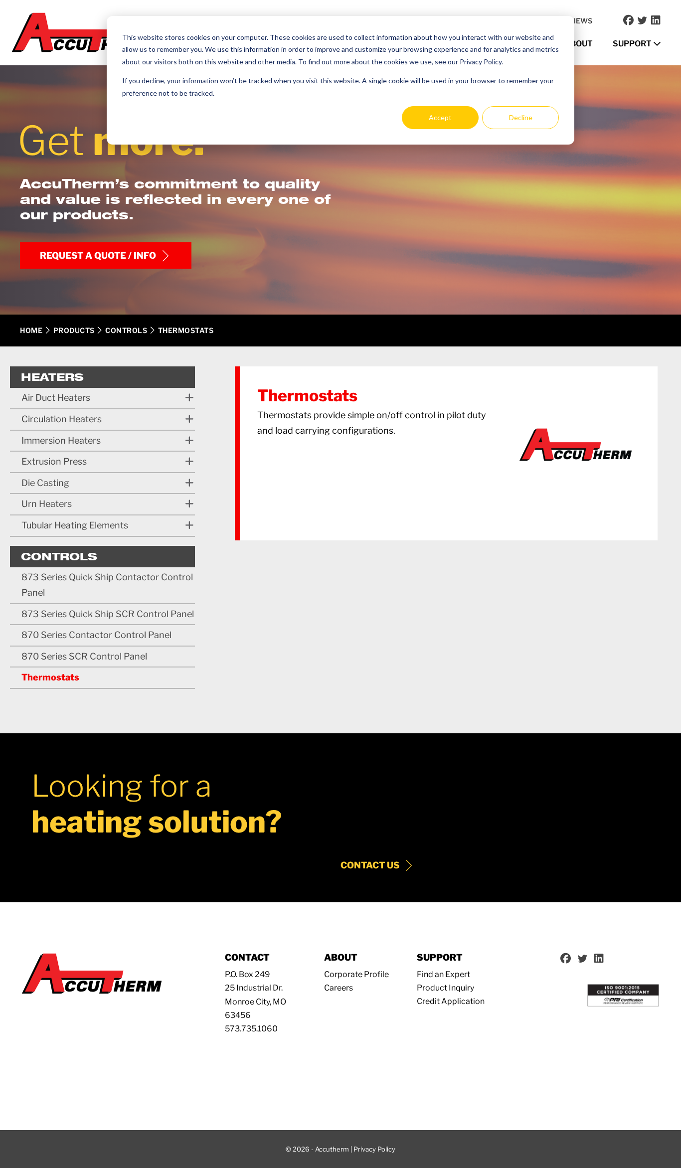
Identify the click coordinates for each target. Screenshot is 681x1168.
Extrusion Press (54, 461)
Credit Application (451, 1001)
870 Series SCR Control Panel (84, 656)
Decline (520, 117)
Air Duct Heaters (55, 397)
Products (74, 330)
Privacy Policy (374, 1149)
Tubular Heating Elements (74, 525)
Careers (338, 988)
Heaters (52, 376)
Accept (440, 117)
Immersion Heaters (61, 440)
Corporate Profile (356, 974)
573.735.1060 (251, 1028)
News (581, 20)
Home (31, 330)
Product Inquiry (445, 988)
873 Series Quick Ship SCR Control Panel (107, 614)
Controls (126, 330)
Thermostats (50, 677)
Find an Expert (443, 974)
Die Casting (45, 483)
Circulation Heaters (61, 419)
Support (633, 43)
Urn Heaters (46, 504)
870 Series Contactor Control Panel (96, 635)
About (578, 43)
